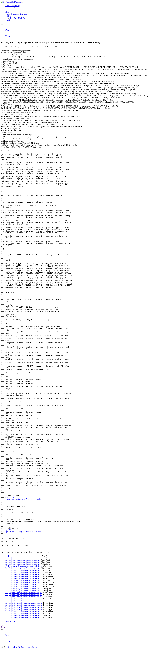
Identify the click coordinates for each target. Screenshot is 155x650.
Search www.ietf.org (12, 6)
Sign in (8, 20)
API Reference (21, 14)
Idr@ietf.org (10, 497)
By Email (21, 647)
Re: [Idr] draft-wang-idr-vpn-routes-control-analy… (23, 570)
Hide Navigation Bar (12, 621)
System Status (32, 647)
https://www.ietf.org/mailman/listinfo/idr (23, 499)
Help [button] (7, 12)
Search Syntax (10, 14)
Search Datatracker (12, 8)
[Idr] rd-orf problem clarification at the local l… (22, 556)
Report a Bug (12, 647)
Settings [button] (8, 16)
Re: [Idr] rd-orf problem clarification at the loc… (22, 558)
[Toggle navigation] (22, 2)
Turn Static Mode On (17, 18)
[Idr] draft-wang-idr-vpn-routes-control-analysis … (23, 566)
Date (7, 30)
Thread (8, 36)
